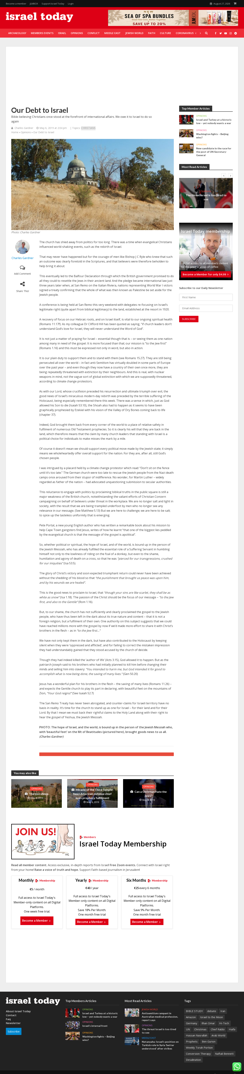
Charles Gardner (24, 128)
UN (188, 1029)
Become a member (16, 3)
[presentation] (223, 175)
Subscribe (14, 1031)
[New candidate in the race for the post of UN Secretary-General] (186, 148)
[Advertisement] (122, 79)
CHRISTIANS (88, 128)
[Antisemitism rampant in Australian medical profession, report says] (132, 1012)
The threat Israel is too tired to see (206, 197)
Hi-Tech (224, 1023)
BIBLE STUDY (194, 1011)
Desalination (193, 1059)
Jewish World (150, 1009)
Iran (222, 1011)
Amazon (191, 1017)
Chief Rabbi (218, 1029)
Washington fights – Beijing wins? (212, 135)
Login (71, 3)
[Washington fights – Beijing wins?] (186, 133)
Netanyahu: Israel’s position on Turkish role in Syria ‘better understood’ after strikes (160, 1045)
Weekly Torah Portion (199, 1047)
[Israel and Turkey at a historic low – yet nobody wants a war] (186, 119)
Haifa (232, 1029)
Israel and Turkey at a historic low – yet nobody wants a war (213, 121)
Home (14, 132)
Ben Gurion (208, 1041)
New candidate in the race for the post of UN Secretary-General (213, 152)
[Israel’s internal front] (72, 1025)
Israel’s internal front (95, 1025)
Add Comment (22, 273)
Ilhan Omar (208, 1023)
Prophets (192, 1041)
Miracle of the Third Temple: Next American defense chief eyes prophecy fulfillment (93, 794)
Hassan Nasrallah (196, 1035)
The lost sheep (38, 793)
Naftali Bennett (224, 1053)
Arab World (218, 1035)
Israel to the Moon (211, 1017)
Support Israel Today (53, 3)
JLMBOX (34, 3)
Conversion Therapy (198, 1053)
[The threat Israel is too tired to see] (132, 1028)
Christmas (200, 1029)
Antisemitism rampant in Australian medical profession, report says (160, 1017)
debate (211, 1011)
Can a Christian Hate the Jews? (151, 793)
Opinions (26, 132)
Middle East (149, 1037)
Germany (191, 1023)
